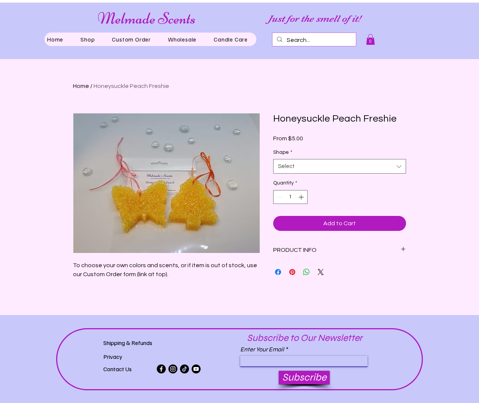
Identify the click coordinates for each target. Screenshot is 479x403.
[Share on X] (320, 272)
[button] (87, 39)
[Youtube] (196, 368)
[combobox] (339, 166)
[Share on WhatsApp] (306, 272)
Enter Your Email (262, 349)
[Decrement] (279, 197)
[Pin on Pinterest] (292, 272)
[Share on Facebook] (278, 272)
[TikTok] (184, 368)
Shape (282, 152)
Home (81, 86)
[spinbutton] (290, 197)
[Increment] (301, 197)
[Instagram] (172, 368)
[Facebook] (161, 368)
